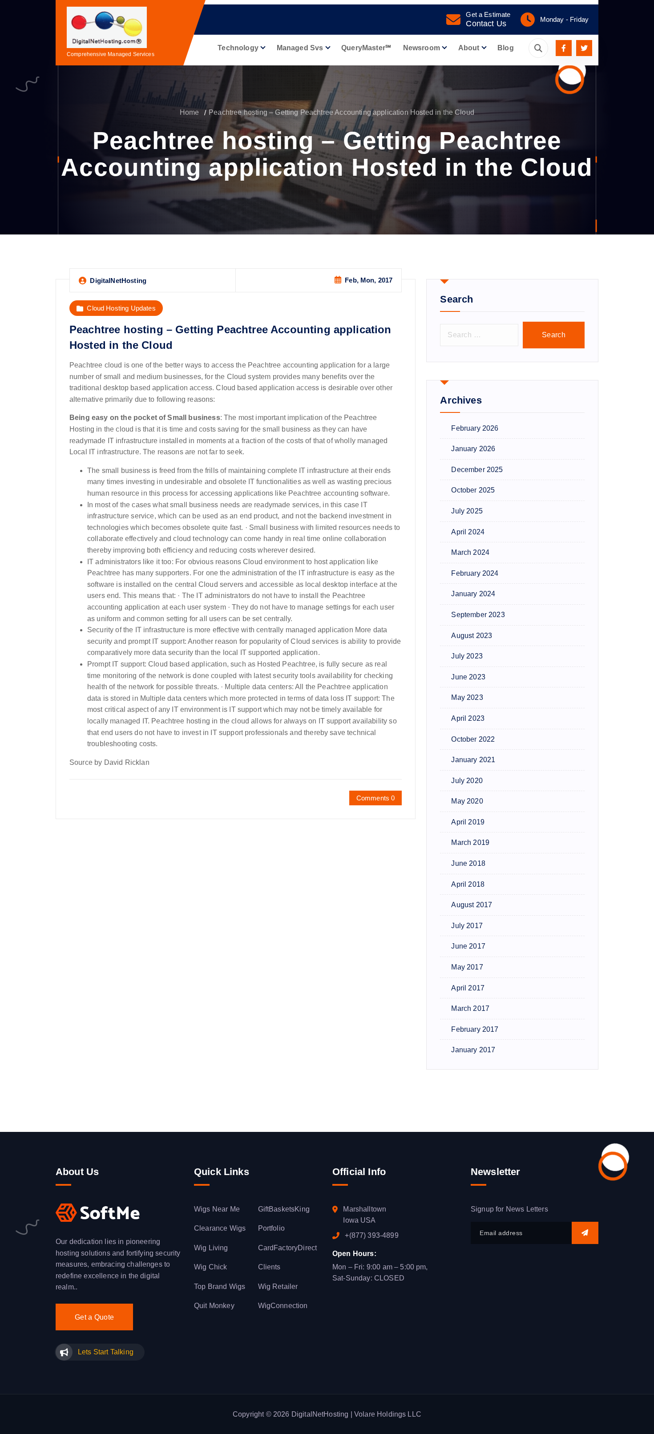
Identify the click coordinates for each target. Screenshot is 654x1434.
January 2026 (473, 448)
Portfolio (271, 1228)
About (469, 48)
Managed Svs (300, 48)
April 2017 (467, 988)
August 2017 (471, 905)
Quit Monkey (214, 1305)
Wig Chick (210, 1267)
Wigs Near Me (217, 1209)
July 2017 (466, 925)
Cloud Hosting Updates (121, 308)
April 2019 (467, 822)
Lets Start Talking (105, 1352)
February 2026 (474, 428)
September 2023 (478, 614)
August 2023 (471, 635)
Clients (269, 1267)
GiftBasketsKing (284, 1209)
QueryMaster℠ (366, 48)
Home (189, 112)
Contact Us (486, 23)
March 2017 (470, 1008)
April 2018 (467, 884)
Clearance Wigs (220, 1228)
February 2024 (474, 573)
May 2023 (467, 697)
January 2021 (473, 759)
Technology (238, 48)
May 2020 (467, 801)
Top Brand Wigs (219, 1286)
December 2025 (477, 469)
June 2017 (468, 946)
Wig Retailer (278, 1286)
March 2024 (470, 552)
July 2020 (466, 780)
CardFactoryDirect (287, 1248)
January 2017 (473, 1050)
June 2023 (468, 677)
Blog (505, 48)
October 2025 (473, 490)
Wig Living (211, 1248)
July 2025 (466, 511)
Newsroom (421, 48)
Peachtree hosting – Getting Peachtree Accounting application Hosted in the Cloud (341, 112)
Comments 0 (375, 798)
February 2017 (474, 1029)
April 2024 (467, 532)
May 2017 (467, 967)
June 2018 (468, 863)
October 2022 (473, 739)
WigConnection (283, 1305)
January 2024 (473, 594)
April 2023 (467, 718)
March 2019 (470, 842)
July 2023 (466, 656)
